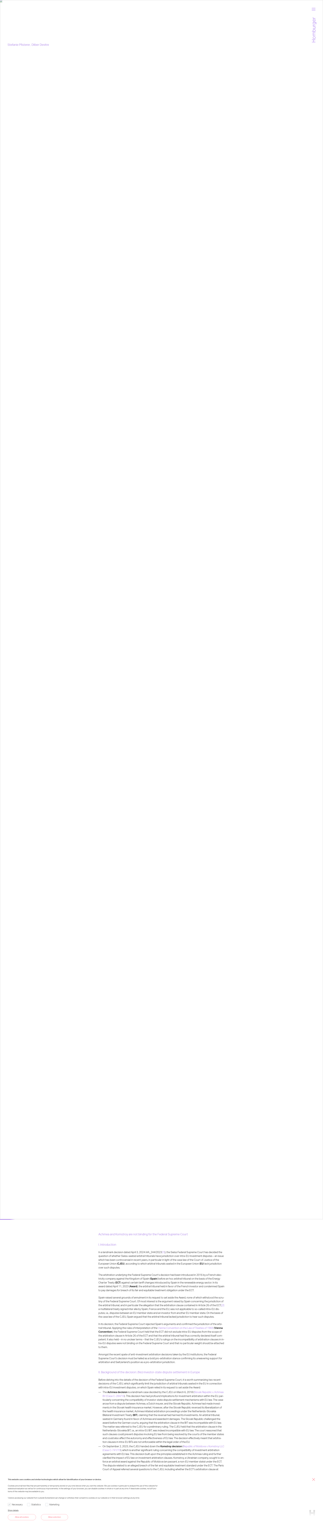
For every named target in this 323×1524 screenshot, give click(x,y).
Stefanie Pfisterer (19, 45)
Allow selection (54, 1517)
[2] (222, 1305)
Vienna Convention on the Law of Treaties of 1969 (185, 1327)
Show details (13, 1510)
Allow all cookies (22, 1517)
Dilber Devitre (40, 45)
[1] (163, 1252)
